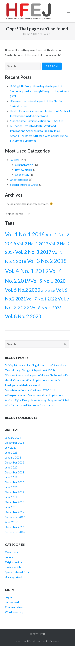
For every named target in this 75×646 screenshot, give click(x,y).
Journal (14, 159)
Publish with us (32, 641)
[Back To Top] (65, 636)
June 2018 (11, 507)
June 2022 (11, 467)
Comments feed (14, 607)
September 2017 (15, 517)
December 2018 (14, 502)
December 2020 (14, 482)
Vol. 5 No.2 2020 (22, 290)
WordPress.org (14, 612)
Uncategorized (19, 179)
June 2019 (11, 497)
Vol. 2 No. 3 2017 (33, 252)
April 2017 (11, 522)
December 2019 (14, 492)
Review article (24, 169)
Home (26, 34)
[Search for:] (23, 66)
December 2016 (14, 527)
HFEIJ (42, 633)
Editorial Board (51, 641)
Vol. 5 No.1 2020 (48, 281)
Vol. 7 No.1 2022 (41, 298)
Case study (22, 174)
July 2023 (11, 447)
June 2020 (11, 487)
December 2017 (14, 512)
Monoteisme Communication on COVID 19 (37, 121)
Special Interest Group (24, 184)
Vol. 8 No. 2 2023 (23, 316)
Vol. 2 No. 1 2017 (32, 243)
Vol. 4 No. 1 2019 (27, 270)
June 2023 (11, 452)
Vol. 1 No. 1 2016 (25, 234)
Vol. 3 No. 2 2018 (47, 261)
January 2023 (13, 457)
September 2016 (15, 532)
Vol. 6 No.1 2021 (48, 291)
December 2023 (14, 442)
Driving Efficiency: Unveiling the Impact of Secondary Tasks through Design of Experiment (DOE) (39, 91)
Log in (8, 597)
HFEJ (18, 641)
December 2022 (14, 462)
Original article (24, 164)
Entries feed (12, 602)
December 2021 (14, 472)
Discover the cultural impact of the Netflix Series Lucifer (37, 375)
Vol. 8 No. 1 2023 (46, 307)
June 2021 (11, 477)
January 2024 (13, 437)
